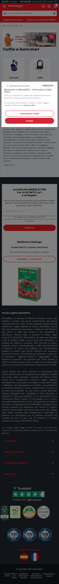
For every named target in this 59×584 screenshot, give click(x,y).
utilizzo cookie (29, 105)
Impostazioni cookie (29, 113)
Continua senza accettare (19, 86)
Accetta (29, 121)
